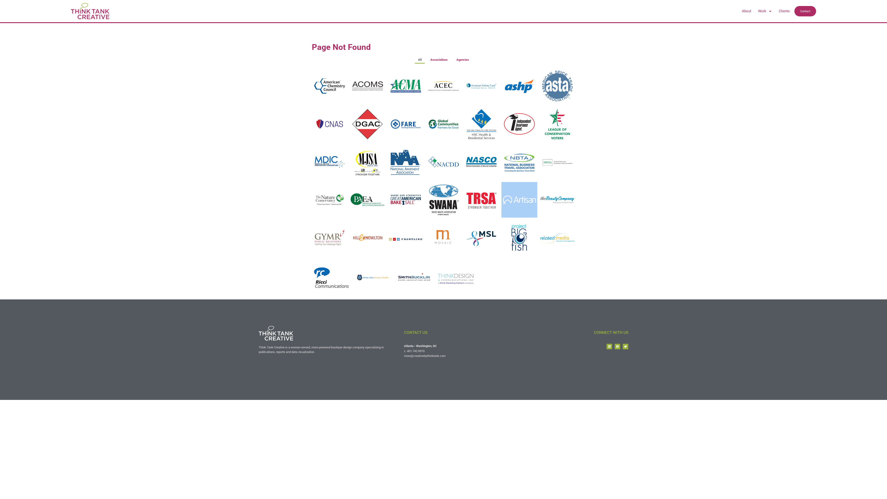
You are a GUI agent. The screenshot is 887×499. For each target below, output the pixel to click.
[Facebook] (617, 346)
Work (762, 11)
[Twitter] (625, 346)
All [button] (420, 59)
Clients (784, 11)
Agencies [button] (462, 59)
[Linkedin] (609, 346)
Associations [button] (439, 59)
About (746, 11)
